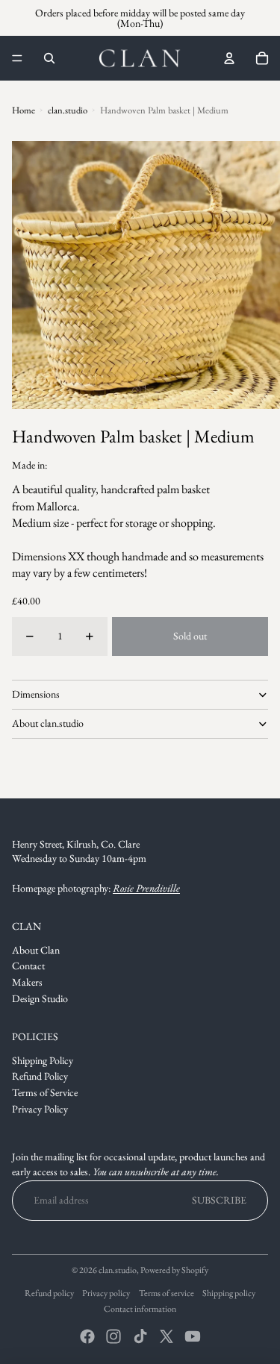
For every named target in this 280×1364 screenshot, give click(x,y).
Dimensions (36, 694)
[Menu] (17, 58)
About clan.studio (48, 723)
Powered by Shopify (174, 1270)
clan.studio (67, 110)
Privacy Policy (40, 1109)
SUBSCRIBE (219, 1200)
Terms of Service (45, 1092)
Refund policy (49, 1293)
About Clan (36, 950)
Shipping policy (228, 1293)
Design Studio (40, 998)
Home (23, 110)
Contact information (140, 1309)
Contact (28, 965)
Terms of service (166, 1293)
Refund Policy (40, 1076)
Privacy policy (106, 1293)
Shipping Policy (42, 1060)
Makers (27, 982)
